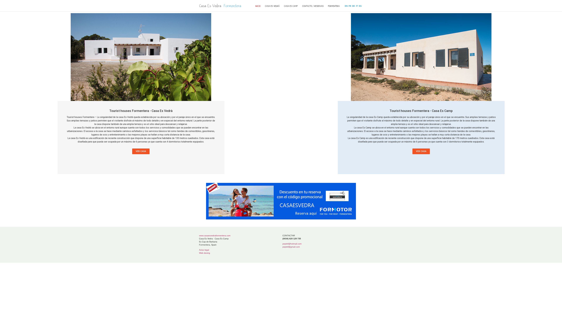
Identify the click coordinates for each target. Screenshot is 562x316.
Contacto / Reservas (313, 6)
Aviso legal (204, 250)
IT (357, 6)
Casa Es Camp (291, 6)
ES (360, 6)
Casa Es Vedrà (272, 6)
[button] (141, 151)
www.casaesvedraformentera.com (215, 235)
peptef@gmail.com (291, 247)
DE (353, 6)
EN (346, 6)
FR (350, 6)
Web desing (204, 253)
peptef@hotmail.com (292, 244)
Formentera (334, 6)
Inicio (258, 6)
